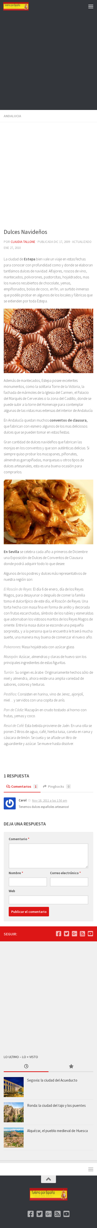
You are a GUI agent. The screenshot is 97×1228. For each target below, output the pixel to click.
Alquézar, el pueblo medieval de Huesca (57, 1130)
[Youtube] (90, 934)
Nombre (16, 873)
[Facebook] (58, 934)
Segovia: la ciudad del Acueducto (52, 1080)
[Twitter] (66, 934)
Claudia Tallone (23, 242)
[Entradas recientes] (26, 1066)
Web (12, 891)
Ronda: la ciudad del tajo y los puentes (56, 1105)
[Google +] (74, 934)
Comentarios (24, 786)
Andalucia (12, 116)
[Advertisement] (48, 61)
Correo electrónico (65, 873)
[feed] (82, 934)
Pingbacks (58, 786)
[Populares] (70, 1066)
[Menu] (91, 6)
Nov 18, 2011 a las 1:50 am (49, 800)
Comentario (19, 839)
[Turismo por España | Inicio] (20, 6)
